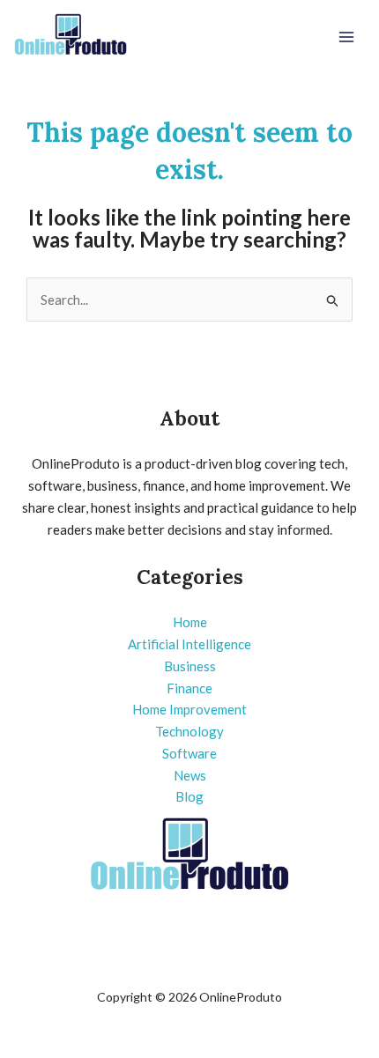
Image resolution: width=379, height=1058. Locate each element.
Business (190, 666)
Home (190, 622)
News (190, 775)
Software (189, 753)
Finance (189, 688)
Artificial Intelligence (189, 644)
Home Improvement (189, 709)
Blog (189, 796)
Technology (189, 731)
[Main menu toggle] (347, 37)
